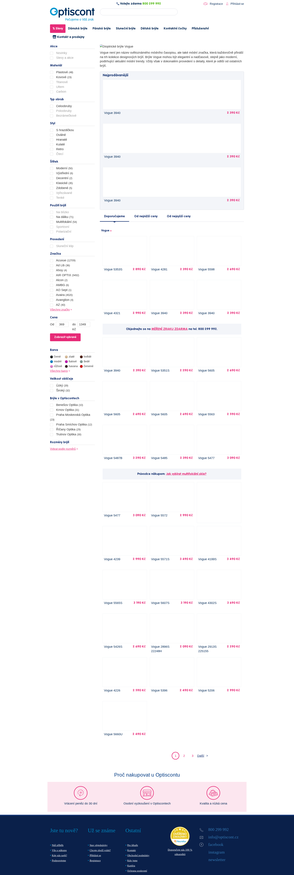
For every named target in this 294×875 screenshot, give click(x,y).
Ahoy (61, 270)
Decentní (63, 178)
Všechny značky (60, 309)
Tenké (59, 197)
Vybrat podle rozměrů (63, 448)
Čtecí (59, 154)
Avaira (64, 295)
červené (88, 366)
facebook (215, 844)
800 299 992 (151, 3)
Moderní (64, 168)
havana (73, 366)
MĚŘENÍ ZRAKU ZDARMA (169, 329)
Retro (59, 149)
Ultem (59, 87)
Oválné (60, 135)
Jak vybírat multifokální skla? (186, 474)
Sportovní (62, 226)
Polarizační (63, 231)
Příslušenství (200, 28)
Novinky (61, 53)
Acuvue (65, 260)
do (74, 324)
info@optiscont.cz (223, 837)
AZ (60, 304)
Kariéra (131, 865)
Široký (62, 390)
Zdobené (63, 188)
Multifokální (66, 222)
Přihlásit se (237, 3)
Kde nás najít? (59, 855)
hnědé (87, 356)
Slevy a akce (64, 57)
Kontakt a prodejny (70, 37)
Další (200, 756)
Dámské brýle (77, 28)
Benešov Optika (69, 405)
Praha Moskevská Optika (70, 417)
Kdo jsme (132, 860)
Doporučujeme (114, 216)
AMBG (62, 285)
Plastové (64, 72)
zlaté (72, 356)
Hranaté (61, 139)
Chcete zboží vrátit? (100, 850)
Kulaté (60, 144)
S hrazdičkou (64, 130)
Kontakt (131, 850)
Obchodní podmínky (138, 855)
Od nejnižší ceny (146, 216)
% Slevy (58, 28)
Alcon (61, 280)
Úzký (61, 385)
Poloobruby (63, 111)
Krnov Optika (67, 410)
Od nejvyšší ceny (179, 216)
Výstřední (64, 173)
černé (57, 356)
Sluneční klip (64, 246)
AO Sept (63, 290)
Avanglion (64, 300)
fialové (73, 361)
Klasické (64, 183)
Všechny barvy (59, 370)
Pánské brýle (102, 28)
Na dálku (64, 217)
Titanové (61, 82)
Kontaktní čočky (175, 28)
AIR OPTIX (67, 275)
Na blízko (62, 212)
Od (52, 324)
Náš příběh (57, 845)
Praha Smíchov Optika (73, 424)
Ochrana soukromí (137, 870)
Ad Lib (62, 265)
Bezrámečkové (65, 115)
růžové (58, 366)
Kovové (63, 77)
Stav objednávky (99, 845)
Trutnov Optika (68, 434)
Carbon (60, 91)
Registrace (216, 3)
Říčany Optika (68, 429)
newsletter (216, 859)
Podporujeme (59, 860)
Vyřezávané (63, 193)
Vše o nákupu (59, 850)
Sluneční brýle (126, 28)
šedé (87, 361)
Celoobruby (63, 106)
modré (58, 361)
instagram (216, 852)
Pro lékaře (132, 845)
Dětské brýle (150, 28)
